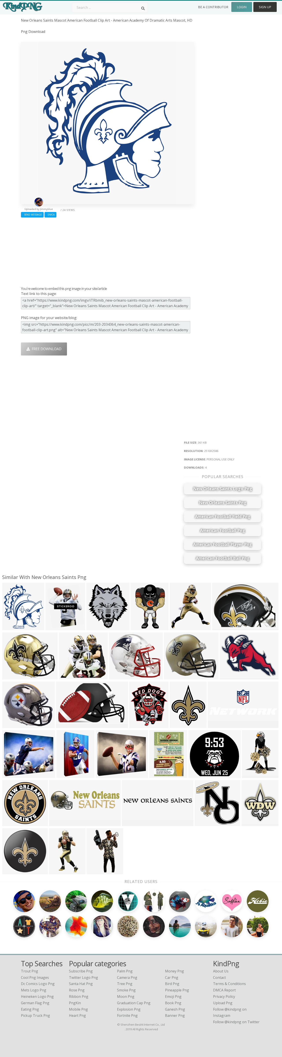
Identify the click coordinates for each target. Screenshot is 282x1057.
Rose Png (77, 990)
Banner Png (175, 1015)
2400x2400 (96, 627)
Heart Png (77, 1015)
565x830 (139, 627)
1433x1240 (119, 676)
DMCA (50, 214)
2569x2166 (12, 676)
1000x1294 (159, 775)
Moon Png (125, 996)
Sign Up (265, 7)
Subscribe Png (81, 971)
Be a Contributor (213, 7)
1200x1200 (179, 627)
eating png (30, 1009)
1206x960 (229, 676)
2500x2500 (179, 725)
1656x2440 (59, 871)
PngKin (75, 1002)
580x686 (54, 627)
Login (242, 7)
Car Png (171, 977)
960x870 (197, 775)
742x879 (250, 823)
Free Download (45, 348)
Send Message (32, 214)
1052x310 (58, 823)
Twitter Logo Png (83, 977)
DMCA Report (224, 990)
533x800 (95, 871)
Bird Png (172, 983)
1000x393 (217, 725)
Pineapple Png (177, 990)
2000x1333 (222, 627)
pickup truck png (35, 1015)
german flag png (35, 1002)
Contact (219, 977)
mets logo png (33, 990)
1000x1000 (12, 871)
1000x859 (173, 676)
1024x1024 (204, 823)
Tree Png (124, 983)
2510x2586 (12, 627)
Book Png (173, 1002)
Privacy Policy (224, 996)
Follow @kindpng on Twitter (236, 1021)
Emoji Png (173, 996)
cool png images (35, 977)
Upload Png (222, 1002)
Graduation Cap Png (133, 1002)
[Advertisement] (107, 251)
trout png (29, 971)
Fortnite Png (127, 1015)
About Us (220, 971)
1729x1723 (12, 823)
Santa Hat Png (81, 983)
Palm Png (125, 971)
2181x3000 (252, 775)
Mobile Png (78, 1009)
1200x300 (131, 823)
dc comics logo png (38, 983)
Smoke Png (126, 990)
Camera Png (127, 977)
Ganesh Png (175, 1009)
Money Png (174, 971)
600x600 (10, 775)
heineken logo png (37, 996)
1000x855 (11, 725)
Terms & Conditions (229, 983)
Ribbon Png (78, 996)
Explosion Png (129, 1009)
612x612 (67, 676)
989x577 (64, 725)
